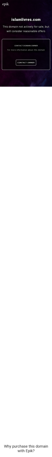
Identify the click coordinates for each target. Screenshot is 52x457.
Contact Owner (26, 62)
